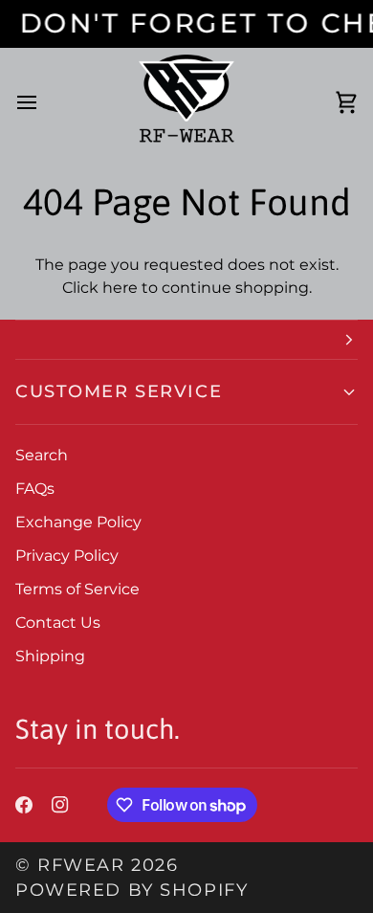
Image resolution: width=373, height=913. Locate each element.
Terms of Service (77, 589)
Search (41, 455)
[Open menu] (44, 103)
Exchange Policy (78, 522)
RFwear (80, 865)
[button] (186, 340)
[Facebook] (24, 804)
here (120, 287)
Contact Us (57, 622)
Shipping (50, 656)
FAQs (35, 488)
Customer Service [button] (118, 391)
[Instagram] (60, 804)
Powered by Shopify (131, 890)
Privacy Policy (67, 555)
